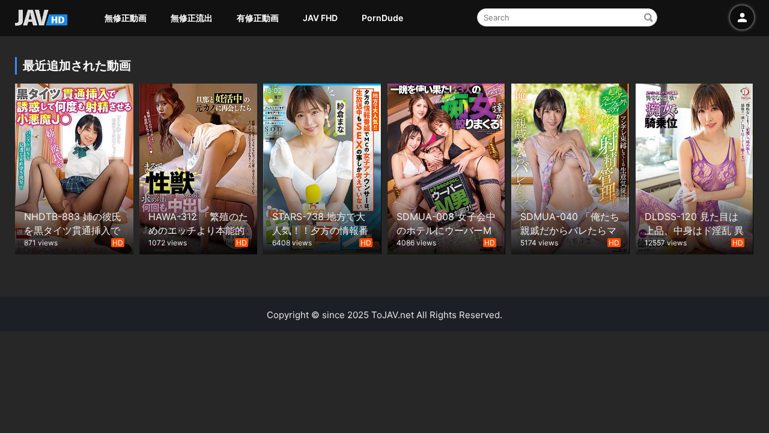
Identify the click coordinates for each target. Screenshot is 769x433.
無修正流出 (192, 18)
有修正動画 (258, 18)
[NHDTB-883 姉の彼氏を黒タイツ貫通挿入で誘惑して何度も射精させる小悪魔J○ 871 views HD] (74, 167)
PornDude (382, 18)
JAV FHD (320, 18)
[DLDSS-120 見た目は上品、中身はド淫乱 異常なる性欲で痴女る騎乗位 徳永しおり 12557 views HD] (695, 167)
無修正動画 (126, 18)
